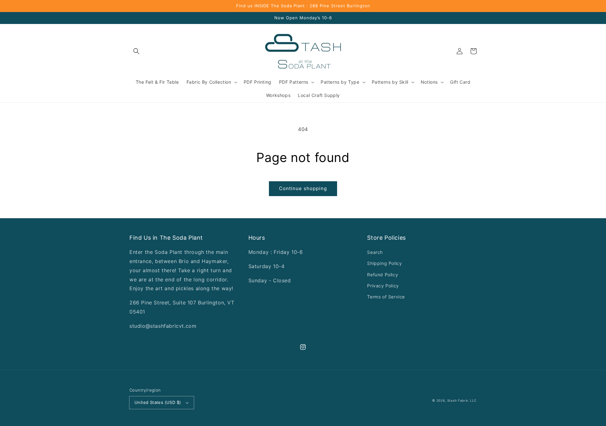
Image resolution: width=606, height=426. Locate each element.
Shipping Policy (384, 263)
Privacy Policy (383, 285)
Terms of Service (386, 296)
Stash (452, 400)
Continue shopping (303, 188)
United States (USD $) (157, 402)
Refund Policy (382, 274)
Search (375, 252)
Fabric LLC (467, 400)
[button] (136, 51)
